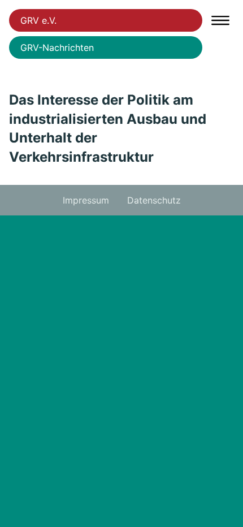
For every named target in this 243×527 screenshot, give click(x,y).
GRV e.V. (38, 20)
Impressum (86, 200)
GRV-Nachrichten (57, 47)
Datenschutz (154, 200)
